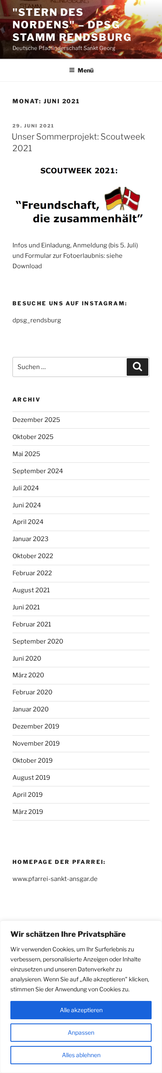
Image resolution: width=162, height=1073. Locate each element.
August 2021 (31, 590)
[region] (81, 997)
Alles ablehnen (81, 1054)
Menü (85, 70)
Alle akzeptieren (81, 1009)
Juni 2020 (26, 658)
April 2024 (28, 522)
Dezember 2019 (35, 726)
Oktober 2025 (33, 437)
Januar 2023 (30, 539)
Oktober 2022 (32, 556)
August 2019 (31, 777)
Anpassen (81, 1032)
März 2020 (28, 675)
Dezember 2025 (36, 420)
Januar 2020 (30, 709)
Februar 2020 (32, 692)
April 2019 (27, 795)
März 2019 (27, 812)
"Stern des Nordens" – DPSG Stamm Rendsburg (72, 24)
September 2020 (37, 641)
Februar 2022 (32, 573)
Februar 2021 (31, 624)
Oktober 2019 (32, 760)
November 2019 (36, 743)
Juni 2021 (26, 607)
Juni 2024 (26, 505)
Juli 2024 (25, 488)
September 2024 (37, 471)
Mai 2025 (26, 454)
